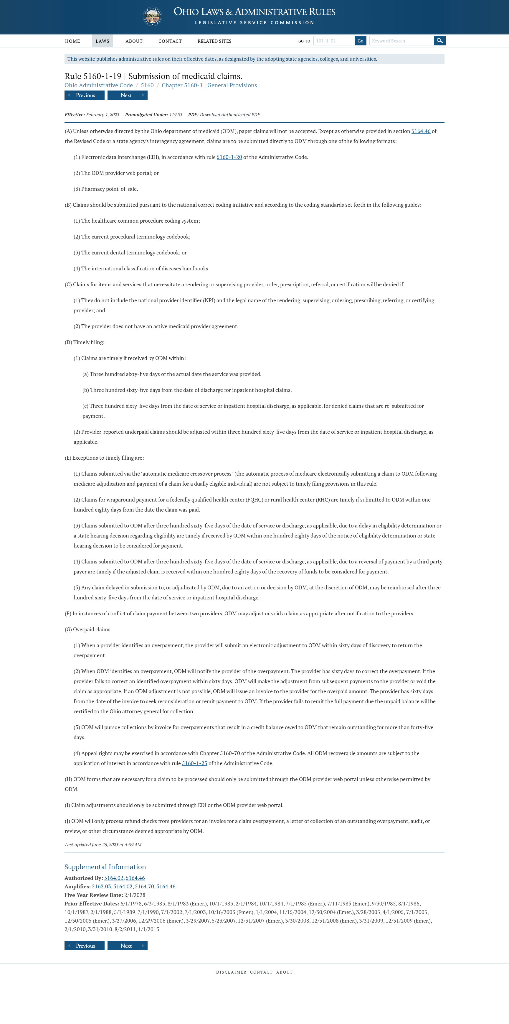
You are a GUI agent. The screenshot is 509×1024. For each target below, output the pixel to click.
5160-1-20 (229, 156)
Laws (103, 41)
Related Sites (215, 41)
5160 (147, 85)
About (134, 41)
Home (72, 41)
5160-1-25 (194, 763)
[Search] (440, 40)
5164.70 (144, 886)
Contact (170, 41)
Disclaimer (231, 972)
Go (360, 40)
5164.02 (113, 877)
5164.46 (421, 130)
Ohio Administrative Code (99, 85)
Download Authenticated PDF (230, 114)
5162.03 (101, 886)
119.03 (175, 114)
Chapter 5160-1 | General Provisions (209, 85)
